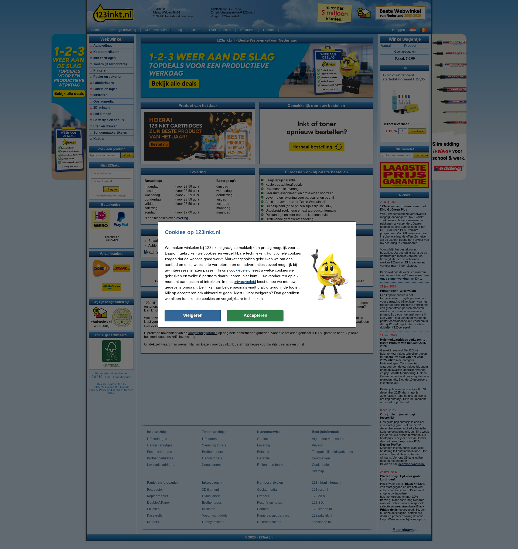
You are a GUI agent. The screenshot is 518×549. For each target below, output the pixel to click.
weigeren (193, 315)
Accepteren (255, 315)
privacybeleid (245, 281)
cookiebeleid (240, 270)
